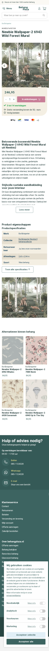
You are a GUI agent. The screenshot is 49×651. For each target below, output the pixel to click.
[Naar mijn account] (39, 8)
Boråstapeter (9, 28)
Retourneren (7, 510)
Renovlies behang (10, 554)
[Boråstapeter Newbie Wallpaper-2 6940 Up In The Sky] (36, 400)
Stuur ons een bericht (20, 484)
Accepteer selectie (26, 635)
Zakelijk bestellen (10, 531)
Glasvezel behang (10, 558)
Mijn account (7, 523)
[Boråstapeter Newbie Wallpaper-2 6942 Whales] (13, 357)
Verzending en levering (12, 519)
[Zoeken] (44, 15)
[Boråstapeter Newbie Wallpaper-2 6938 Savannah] (13, 400)
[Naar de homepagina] (24, 8)
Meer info (32, 603)
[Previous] (4, 65)
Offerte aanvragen (10, 527)
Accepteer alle (26, 641)
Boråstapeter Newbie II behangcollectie (28, 240)
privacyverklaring (14, 596)
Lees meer (24, 210)
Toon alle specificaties (16, 269)
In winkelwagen (29, 99)
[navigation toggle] (3, 8)
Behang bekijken (9, 549)
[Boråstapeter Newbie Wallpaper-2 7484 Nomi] (36, 357)
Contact (5, 506)
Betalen (5, 514)
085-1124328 (17, 464)
